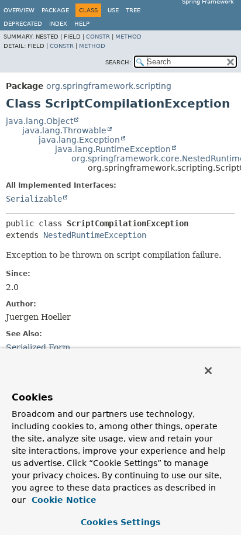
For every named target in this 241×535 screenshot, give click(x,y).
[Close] (208, 371)
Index (58, 23)
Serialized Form (38, 347)
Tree (133, 10)
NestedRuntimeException (94, 235)
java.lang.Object (39, 121)
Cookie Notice (63, 500)
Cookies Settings (120, 522)
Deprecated (23, 23)
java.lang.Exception (79, 139)
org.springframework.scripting (108, 86)
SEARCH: (118, 62)
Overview (19, 10)
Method (128, 36)
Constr (98, 36)
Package (55, 10)
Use (113, 10)
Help (81, 23)
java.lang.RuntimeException (113, 149)
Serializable (34, 198)
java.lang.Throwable (64, 130)
